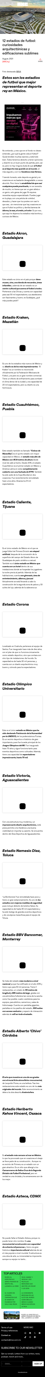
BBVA (18, 71)
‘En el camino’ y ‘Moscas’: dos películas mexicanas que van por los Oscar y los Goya (28, 1282)
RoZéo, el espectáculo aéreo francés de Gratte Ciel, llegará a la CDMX (12, 1281)
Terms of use (6, 1327)
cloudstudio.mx (22, 1372)
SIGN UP (38, 1364)
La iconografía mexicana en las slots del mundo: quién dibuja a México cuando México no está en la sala (28, 1299)
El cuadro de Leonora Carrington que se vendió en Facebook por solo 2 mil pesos (11, 1298)
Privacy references (9, 1330)
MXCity (6, 61)
